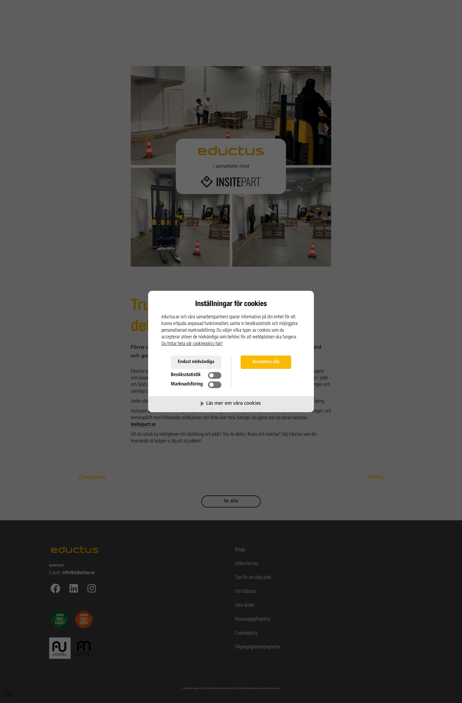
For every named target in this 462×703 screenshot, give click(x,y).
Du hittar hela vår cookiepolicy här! (192, 344)
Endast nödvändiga (196, 362)
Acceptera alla (266, 362)
